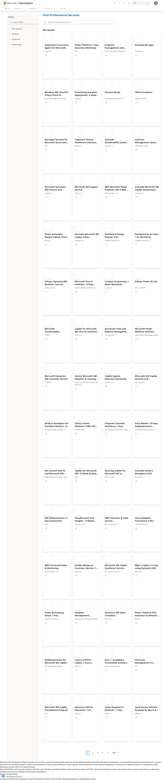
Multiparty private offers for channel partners (17, 767)
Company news (137, 769)
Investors (3, 771)
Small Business (105, 769)
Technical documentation (75, 762)
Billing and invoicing (139, 762)
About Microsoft (124, 769)
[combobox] (79, 22)
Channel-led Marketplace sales (146, 764)
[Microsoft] (10, 3)
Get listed (4, 764)
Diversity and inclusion (16, 771)
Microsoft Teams (74, 769)
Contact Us (31, 779)
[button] (44, 22)
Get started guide (57, 762)
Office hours (45, 762)
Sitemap (23, 779)
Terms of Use (56, 779)
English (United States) (9, 774)
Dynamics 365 (30, 769)
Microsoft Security (17, 769)
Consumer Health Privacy (10, 779)
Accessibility (30, 771)
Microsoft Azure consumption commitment (113, 762)
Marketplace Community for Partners (118, 764)
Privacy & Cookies (43, 779)
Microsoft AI (5, 769)
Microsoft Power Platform (58, 769)
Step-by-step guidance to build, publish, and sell (66, 764)
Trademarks (66, 779)
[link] (57, 56)
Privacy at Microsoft (151, 769)
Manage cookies (89, 779)
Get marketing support (17, 764)
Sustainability (41, 771)
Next (114, 752)
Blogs (24, 762)
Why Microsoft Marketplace (11, 762)
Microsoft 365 (41, 769)
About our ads (76, 779)
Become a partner (154, 762)
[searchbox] (25, 22)
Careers (114, 769)
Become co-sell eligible (94, 764)
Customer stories (33, 762)
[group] (46, 55)
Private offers (90, 762)
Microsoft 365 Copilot (90, 769)
